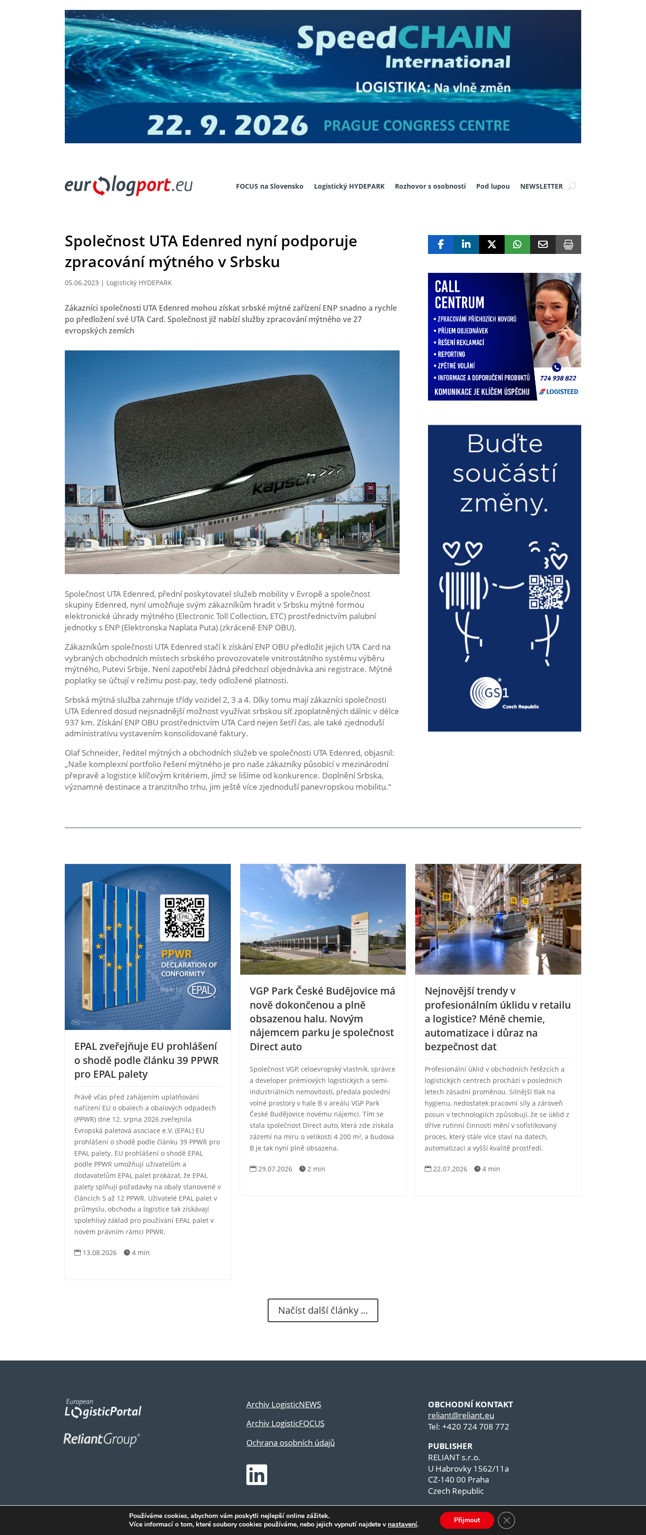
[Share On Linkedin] (466, 244)
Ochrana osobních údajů (290, 1442)
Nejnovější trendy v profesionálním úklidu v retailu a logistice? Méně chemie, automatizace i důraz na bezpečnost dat (498, 1018)
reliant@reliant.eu (461, 1415)
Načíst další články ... (323, 1310)
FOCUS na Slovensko (270, 186)
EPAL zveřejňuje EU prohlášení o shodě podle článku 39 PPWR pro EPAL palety (146, 1060)
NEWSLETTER (541, 186)
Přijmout (467, 1520)
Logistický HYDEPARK (349, 186)
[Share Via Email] (543, 244)
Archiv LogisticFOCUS (285, 1423)
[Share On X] (492, 244)
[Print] (568, 244)
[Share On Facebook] (441, 244)
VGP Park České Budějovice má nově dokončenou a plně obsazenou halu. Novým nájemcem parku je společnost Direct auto (322, 1018)
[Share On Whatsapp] (517, 244)
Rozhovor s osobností (430, 186)
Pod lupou (493, 186)
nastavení (402, 1524)
